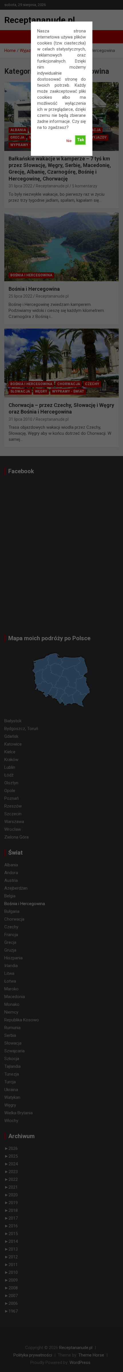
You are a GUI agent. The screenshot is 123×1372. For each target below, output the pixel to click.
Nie (69, 141)
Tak (80, 139)
